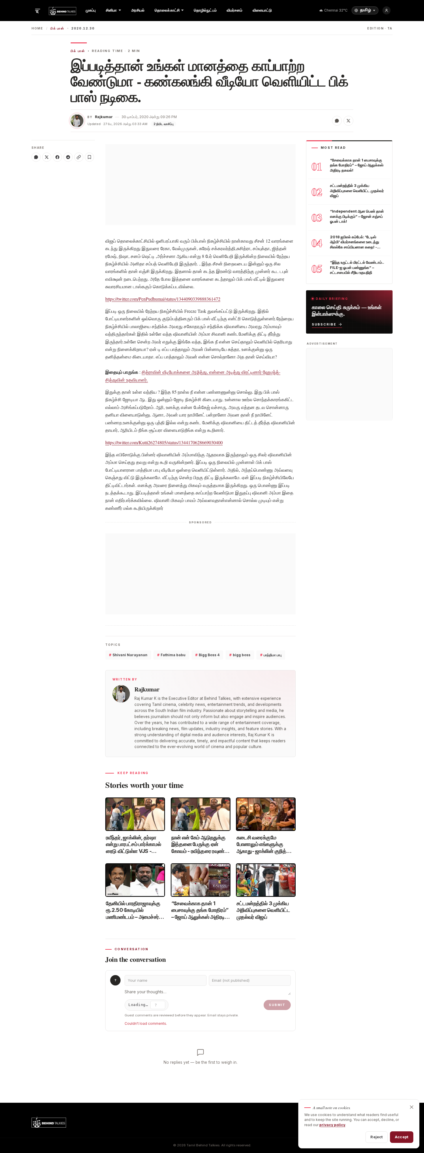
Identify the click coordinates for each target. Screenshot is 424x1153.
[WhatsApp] (36, 157)
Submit (277, 1005)
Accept (401, 1137)
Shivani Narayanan (128, 655)
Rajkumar (104, 117)
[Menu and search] (37, 10)
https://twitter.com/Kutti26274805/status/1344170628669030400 (164, 442)
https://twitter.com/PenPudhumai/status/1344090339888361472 (162, 299)
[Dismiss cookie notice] (411, 1107)
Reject (376, 1137)
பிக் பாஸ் (57, 28)
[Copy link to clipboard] (78, 157)
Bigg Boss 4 (207, 655)
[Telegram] (68, 157)
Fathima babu (171, 655)
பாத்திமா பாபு (271, 655)
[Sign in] (386, 10)
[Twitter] (46, 157)
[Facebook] (57, 157)
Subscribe (324, 324)
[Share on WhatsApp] (337, 121)
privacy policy (332, 1125)
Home (37, 28)
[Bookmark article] (89, 157)
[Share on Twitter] (348, 121)
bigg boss (239, 655)
